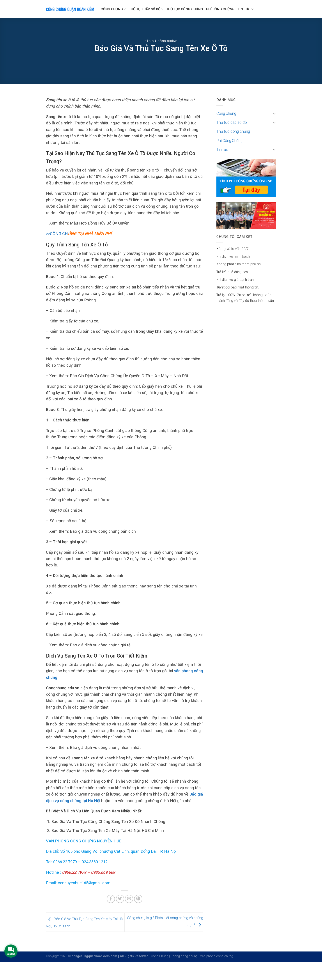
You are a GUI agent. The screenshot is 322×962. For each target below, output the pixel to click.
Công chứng (112, 9)
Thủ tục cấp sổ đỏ (144, 9)
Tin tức (244, 9)
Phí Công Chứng (220, 9)
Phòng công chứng (184, 956)
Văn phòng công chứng (216, 956)
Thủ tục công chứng (184, 9)
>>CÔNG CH (78, 233)
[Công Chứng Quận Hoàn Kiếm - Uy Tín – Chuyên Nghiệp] (70, 9)
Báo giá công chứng (161, 41)
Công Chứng (159, 956)
